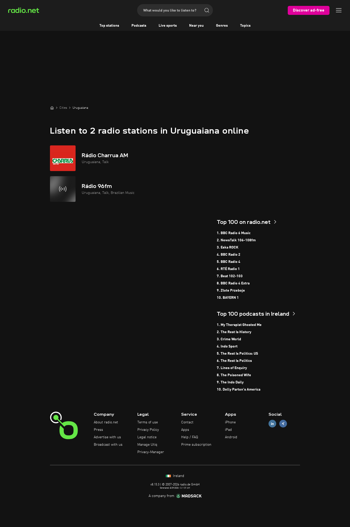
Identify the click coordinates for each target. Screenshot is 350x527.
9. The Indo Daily (230, 382)
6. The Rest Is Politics (234, 361)
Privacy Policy (148, 430)
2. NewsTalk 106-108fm (236, 240)
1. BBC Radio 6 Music (234, 233)
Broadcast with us (108, 444)
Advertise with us (107, 437)
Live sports (168, 25)
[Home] (52, 108)
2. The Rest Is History (234, 332)
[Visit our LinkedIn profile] (272, 423)
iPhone (230, 422)
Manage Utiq (147, 444)
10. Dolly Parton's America (238, 389)
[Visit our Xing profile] (283, 423)
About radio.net (106, 422)
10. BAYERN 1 (228, 298)
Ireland (178, 476)
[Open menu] (339, 10)
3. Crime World (229, 339)
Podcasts (138, 25)
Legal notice (147, 437)
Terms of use (147, 422)
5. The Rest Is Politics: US (237, 353)
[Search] (207, 10)
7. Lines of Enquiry (232, 368)
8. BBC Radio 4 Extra (233, 283)
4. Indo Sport (227, 346)
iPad (228, 430)
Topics (245, 25)
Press (98, 430)
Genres (222, 25)
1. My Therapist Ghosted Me (239, 325)
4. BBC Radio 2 (228, 254)
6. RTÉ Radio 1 (228, 269)
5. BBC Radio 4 (228, 262)
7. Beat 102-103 (230, 276)
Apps (185, 430)
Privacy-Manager (150, 452)
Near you (196, 25)
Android (231, 437)
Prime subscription (196, 444)
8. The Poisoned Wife (234, 375)
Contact (187, 422)
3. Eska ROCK (227, 247)
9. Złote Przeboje (231, 290)
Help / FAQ (189, 437)
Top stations (109, 25)
